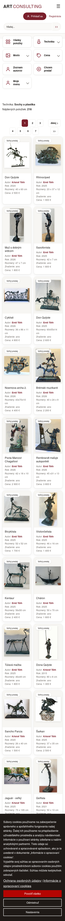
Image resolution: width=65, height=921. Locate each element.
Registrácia (55, 16)
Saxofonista (43, 247)
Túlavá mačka (13, 665)
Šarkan (40, 731)
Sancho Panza (13, 731)
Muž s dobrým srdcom (13, 249)
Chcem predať (48, 69)
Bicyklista (10, 531)
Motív (16, 55)
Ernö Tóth (48, 182)
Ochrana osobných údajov (22, 880)
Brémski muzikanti (47, 388)
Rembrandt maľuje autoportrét (47, 459)
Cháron (40, 598)
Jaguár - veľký (13, 798)
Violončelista (44, 531)
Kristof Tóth (18, 182)
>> (54, 131)
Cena (47, 55)
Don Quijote (12, 177)
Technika (49, 41)
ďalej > (54, 123)
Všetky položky (17, 41)
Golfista (40, 798)
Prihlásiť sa (37, 16)
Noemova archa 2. (15, 388)
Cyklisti (9, 317)
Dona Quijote (44, 665)
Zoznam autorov (18, 69)
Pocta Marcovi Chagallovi (13, 459)
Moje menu (16, 82)
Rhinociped (43, 177)
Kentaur (9, 598)
